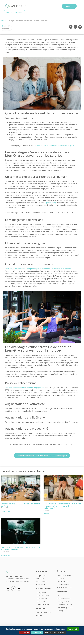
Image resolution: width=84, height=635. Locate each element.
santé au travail (7, 30)
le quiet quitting (50, 203)
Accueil (3, 21)
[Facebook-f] (13, 588)
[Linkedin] (8, 588)
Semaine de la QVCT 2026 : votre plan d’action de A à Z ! (20, 505)
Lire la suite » (5, 511)
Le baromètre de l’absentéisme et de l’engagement (24, 388)
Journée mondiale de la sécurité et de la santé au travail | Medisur (20, 548)
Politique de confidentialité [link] (55, 632)
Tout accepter (73, 629)
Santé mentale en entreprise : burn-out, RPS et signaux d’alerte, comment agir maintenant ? (62, 506)
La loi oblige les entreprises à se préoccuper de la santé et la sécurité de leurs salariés (38, 269)
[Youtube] (19, 588)
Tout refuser (24, 632)
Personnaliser (37, 632)
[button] (71, 27)
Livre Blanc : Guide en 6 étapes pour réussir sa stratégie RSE (54, 145)
